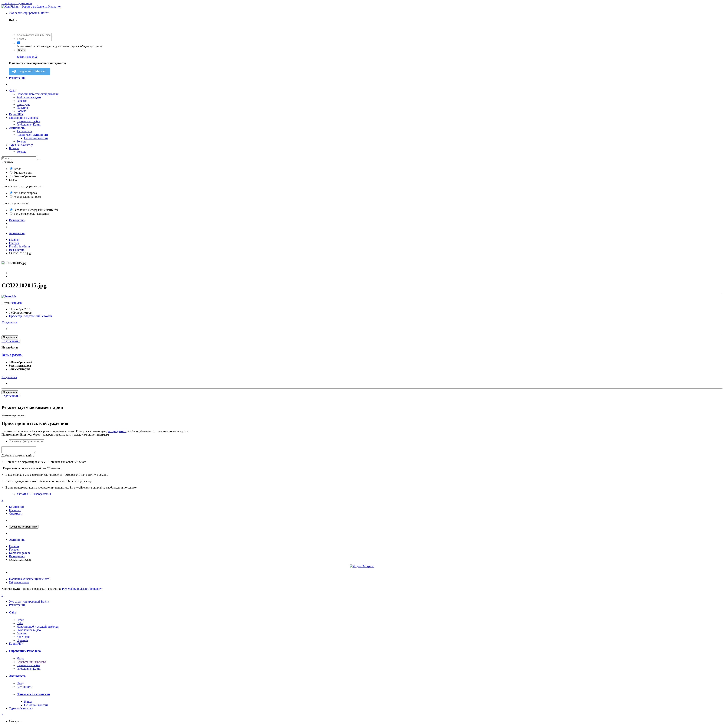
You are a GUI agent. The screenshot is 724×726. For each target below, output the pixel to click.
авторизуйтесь (117, 431)
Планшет (15, 510)
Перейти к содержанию (17, 3)
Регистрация (17, 77)
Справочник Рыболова (23, 117)
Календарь (23, 104)
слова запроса (25, 193)
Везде (17, 168)
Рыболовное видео (29, 97)
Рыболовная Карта (29, 124)
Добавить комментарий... (18, 455)
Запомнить (24, 46)
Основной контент (36, 138)
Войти (21, 50)
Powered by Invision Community (82, 588)
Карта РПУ (16, 114)
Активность (17, 127)
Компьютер (16, 506)
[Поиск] (38, 159)
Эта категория (23, 172)
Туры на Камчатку (21, 144)
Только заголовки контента (31, 213)
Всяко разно (12, 355)
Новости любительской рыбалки (38, 94)
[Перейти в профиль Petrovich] (9, 296)
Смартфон (15, 513)
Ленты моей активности (32, 134)
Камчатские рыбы (28, 121)
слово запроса (27, 196)
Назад (20, 619)
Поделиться (9, 322)
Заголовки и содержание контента (36, 209)
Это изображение (25, 176)
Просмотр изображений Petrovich (30, 316)
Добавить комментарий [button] (24, 526)
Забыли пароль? (27, 56)
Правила (22, 107)
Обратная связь (19, 582)
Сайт (12, 90)
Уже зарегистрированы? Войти (30, 13)
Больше (21, 111)
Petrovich (16, 302)
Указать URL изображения (34, 493)
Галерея (22, 100)
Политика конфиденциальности (29, 578)
